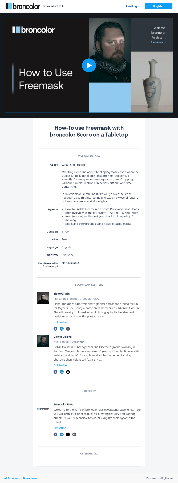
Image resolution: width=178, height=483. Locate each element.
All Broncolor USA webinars (20, 478)
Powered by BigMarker (160, 478)
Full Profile (60, 322)
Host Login (132, 6)
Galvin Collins (63, 337)
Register (158, 6)
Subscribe (60, 428)
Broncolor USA (63, 404)
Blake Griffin (62, 294)
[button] (89, 65)
